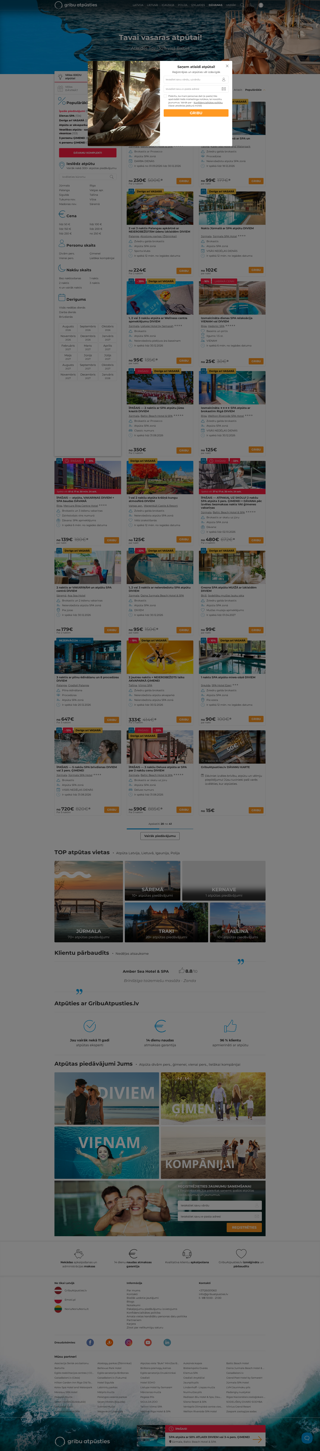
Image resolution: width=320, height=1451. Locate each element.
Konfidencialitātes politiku (208, 102)
